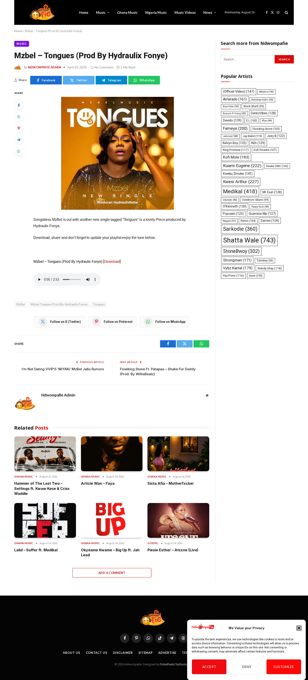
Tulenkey (265, 260)
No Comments (104, 67)
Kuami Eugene (242, 165)
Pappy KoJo (260, 206)
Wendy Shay (269, 268)
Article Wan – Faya (98, 483)
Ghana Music (127, 12)
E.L (251, 120)
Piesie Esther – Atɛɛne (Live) (172, 550)
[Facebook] (18, 105)
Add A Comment (111, 573)
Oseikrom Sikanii (255, 199)
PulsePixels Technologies (176, 664)
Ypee (255, 275)
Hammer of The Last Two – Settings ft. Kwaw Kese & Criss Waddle (41, 488)
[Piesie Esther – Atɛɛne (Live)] (178, 520)
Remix (248, 220)
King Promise (236, 149)
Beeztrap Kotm (262, 99)
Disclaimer (123, 652)
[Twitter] (18, 116)
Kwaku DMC (277, 166)
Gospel (152, 543)
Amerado (235, 99)
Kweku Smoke (238, 174)
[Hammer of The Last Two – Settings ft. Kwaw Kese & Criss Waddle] (45, 453)
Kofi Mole (236, 157)
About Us (71, 652)
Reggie (229, 220)
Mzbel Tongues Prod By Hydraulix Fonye (59, 304)
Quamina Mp (262, 213)
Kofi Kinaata (265, 149)
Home (83, 12)
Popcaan (233, 213)
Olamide (230, 199)
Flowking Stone (266, 128)
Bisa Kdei (231, 106)
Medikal (240, 191)
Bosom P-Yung (234, 113)
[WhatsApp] (18, 151)
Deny (246, 667)
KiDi (258, 142)
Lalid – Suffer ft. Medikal (35, 550)
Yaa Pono (233, 275)
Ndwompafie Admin (44, 67)
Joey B (276, 135)
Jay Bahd (252, 135)
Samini (270, 220)
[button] (299, 628)
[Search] (286, 12)
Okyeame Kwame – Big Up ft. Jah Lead (110, 552)
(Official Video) (238, 91)
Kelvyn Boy (234, 142)
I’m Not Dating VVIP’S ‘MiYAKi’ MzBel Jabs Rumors (63, 369)
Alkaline (266, 91)
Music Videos (185, 12)
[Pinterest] (18, 128)
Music (101, 12)
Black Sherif (254, 106)
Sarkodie (240, 229)
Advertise (167, 652)
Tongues (99, 304)
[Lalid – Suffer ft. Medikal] (45, 520)
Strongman (237, 260)
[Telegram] (18, 139)
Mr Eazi (272, 192)
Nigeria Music (156, 12)
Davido (232, 120)
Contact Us (96, 652)
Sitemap (145, 652)
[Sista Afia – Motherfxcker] (178, 453)
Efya (267, 120)
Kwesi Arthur (241, 181)
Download (112, 261)
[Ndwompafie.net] (43, 12)
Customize (284, 667)
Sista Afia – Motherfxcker (170, 483)
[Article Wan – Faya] (112, 453)
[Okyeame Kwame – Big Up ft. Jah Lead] (112, 520)
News (207, 12)
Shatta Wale (249, 240)
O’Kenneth (234, 206)
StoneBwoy (241, 251)
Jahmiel (230, 136)
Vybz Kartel (238, 268)
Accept (209, 667)
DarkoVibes (263, 113)
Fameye (235, 128)
